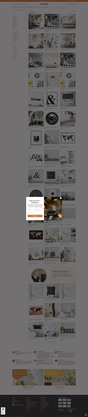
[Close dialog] (61, 198)
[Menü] (4, 407)
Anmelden (35, 215)
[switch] (3, 413)
